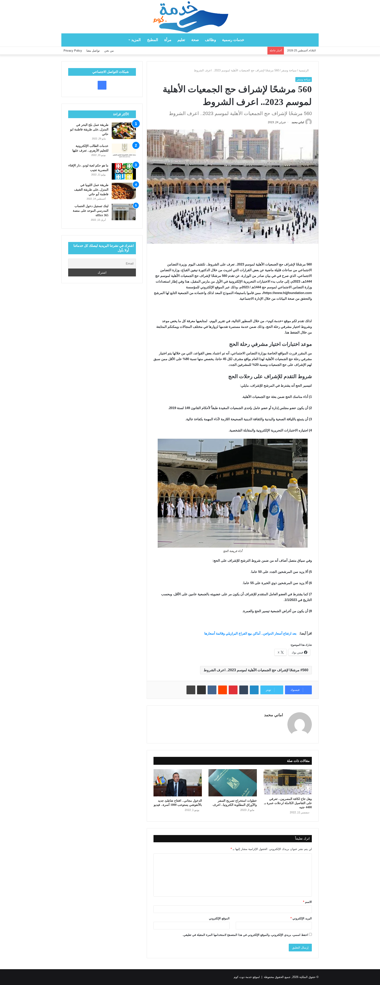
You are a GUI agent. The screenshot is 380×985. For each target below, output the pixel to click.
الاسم (307, 902)
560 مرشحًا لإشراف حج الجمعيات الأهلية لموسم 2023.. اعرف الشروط (256, 670)
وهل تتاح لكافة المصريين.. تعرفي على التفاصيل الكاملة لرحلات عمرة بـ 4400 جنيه (288, 803)
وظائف (210, 40)
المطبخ (152, 40)
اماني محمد (298, 122)
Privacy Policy (73, 50)
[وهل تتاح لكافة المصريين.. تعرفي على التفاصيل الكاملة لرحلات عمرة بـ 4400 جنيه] (287, 782)
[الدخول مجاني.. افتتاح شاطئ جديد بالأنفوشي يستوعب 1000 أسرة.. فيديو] (177, 782)
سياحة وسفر (288, 70)
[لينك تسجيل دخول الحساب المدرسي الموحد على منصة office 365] (124, 212)
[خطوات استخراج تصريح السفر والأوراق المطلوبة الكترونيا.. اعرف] (232, 782)
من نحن (109, 50)
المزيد (136, 40)
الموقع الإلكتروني (219, 918)
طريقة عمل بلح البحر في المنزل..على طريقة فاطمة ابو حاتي (89, 129)
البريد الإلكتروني (301, 918)
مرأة (167, 40)
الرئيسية (304, 70)
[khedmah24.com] (190, 16)
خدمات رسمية (233, 40)
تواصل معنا (93, 50)
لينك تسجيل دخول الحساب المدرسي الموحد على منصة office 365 (90, 210)
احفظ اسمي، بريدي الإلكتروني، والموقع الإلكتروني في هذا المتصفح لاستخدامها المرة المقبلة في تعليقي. (245, 934)
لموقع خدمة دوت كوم (247, 977)
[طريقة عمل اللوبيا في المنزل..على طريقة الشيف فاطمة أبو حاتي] (124, 191)
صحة (195, 40)
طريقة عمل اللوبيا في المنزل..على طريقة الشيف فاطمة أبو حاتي (91, 189)
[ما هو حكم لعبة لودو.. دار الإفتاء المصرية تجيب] (124, 171)
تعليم (181, 40)
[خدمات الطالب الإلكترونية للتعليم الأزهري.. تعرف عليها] (124, 152)
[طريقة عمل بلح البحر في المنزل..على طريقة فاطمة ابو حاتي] (124, 131)
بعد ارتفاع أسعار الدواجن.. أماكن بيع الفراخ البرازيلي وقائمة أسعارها (250, 633)
